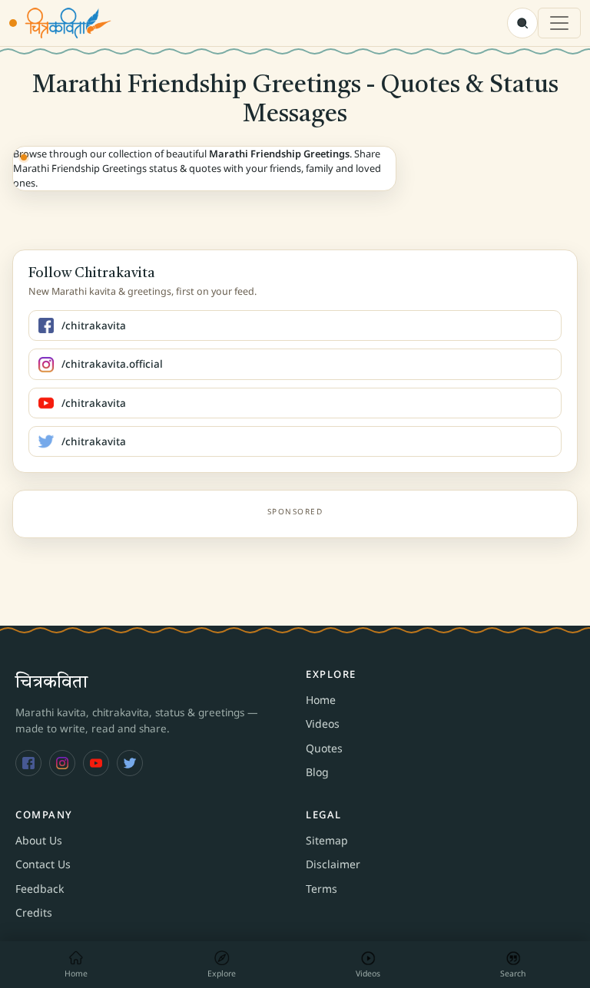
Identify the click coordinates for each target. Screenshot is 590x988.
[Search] (522, 23)
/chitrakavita (93, 325)
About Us (38, 840)
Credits (33, 912)
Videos (323, 723)
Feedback (39, 888)
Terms (321, 888)
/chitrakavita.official (112, 364)
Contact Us (43, 864)
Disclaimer (333, 864)
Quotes (324, 748)
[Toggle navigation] (559, 23)
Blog (317, 772)
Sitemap (327, 840)
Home (321, 699)
